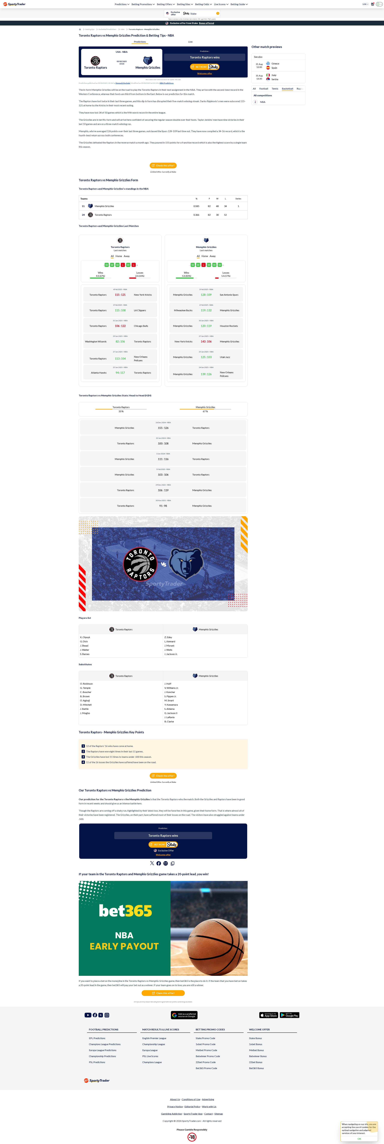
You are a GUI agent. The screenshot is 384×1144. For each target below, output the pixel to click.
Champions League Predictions (105, 1044)
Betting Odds (202, 4)
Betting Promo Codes (210, 1029)
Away (127, 256)
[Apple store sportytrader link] (269, 1015)
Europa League (150, 1050)
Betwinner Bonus (258, 1056)
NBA (122, 29)
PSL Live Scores (150, 1056)
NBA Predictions (167, 83)
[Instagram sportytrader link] (107, 1015)
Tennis (275, 88)
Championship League (153, 1044)
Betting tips (89, 29)
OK (359, 1138)
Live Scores (220, 4)
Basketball (287, 88)
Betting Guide (238, 4)
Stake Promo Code (205, 1038)
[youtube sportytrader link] (88, 1015)
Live (190, 41)
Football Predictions (103, 1029)
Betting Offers (164, 4)
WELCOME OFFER (259, 1029)
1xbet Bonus (255, 1044)
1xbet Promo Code (205, 1044)
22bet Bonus (255, 1062)
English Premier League (154, 1038)
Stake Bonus (255, 1038)
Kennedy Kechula (123, 83)
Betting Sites (183, 4)
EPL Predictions (97, 1038)
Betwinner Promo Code (208, 1056)
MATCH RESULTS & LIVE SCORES (160, 1029)
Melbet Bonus (256, 1050)
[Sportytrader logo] (192, 1080)
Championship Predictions (102, 1056)
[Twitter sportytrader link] (100, 1015)
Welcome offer (204, 73)
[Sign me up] (372, 4)
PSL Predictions (97, 1062)
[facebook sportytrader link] (95, 1015)
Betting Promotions (142, 4)
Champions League (152, 1062)
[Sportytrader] (14, 4)
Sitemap (218, 1113)
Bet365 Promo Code (206, 1068)
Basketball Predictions (107, 29)
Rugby (300, 88)
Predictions (121, 4)
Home (119, 256)
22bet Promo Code (206, 1062)
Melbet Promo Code (206, 1050)
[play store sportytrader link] (289, 1015)
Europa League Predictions (102, 1050)
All (112, 256)
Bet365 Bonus (256, 1068)
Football (263, 88)
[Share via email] (165, 864)
